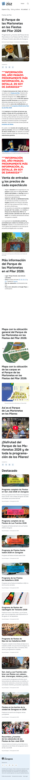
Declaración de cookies (17, 776)
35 (19, 279)
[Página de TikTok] (13, 765)
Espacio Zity (6, 9)
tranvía (15, 281)
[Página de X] (6, 765)
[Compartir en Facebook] (3, 67)
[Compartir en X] (6, 67)
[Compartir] (13, 67)
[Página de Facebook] (3, 765)
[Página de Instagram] (9, 765)
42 (21, 279)
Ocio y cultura (15, 9)
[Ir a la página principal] (7, 3)
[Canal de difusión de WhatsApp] (16, 765)
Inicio (22, 3)
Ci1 (26, 279)
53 (24, 279)
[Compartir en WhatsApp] (9, 67)
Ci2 (6, 281)
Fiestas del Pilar (7, 15)
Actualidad (24, 9)
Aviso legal (25, 776)
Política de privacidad (6, 776)
